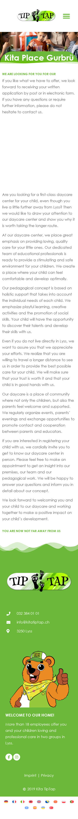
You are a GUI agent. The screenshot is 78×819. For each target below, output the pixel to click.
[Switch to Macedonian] (55, 801)
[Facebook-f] (8, 757)
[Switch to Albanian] (31, 801)
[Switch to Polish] (64, 801)
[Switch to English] (39, 801)
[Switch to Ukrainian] (43, 808)
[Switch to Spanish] (35, 808)
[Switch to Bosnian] (47, 801)
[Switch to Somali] (27, 808)
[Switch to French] (14, 801)
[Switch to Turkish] (51, 808)
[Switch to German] (6, 801)
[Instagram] (16, 757)
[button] (66, 16)
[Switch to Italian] (22, 801)
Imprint (30, 775)
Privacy (47, 775)
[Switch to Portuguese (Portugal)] (72, 801)
